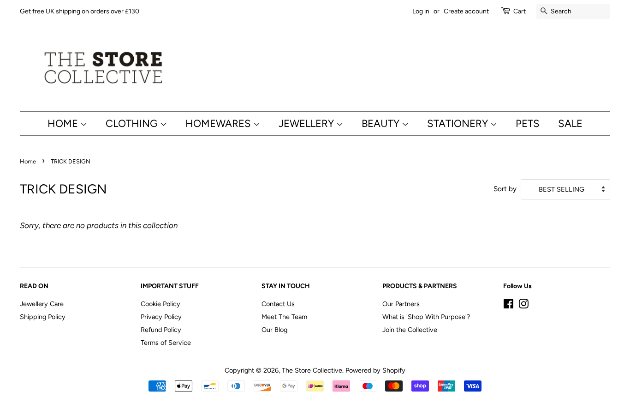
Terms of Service (166, 342)
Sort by (505, 188)
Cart (519, 11)
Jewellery (307, 123)
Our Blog (274, 330)
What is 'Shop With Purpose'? (426, 317)
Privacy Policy (161, 317)
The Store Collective (312, 370)
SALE (570, 123)
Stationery (458, 123)
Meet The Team (284, 317)
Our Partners (401, 304)
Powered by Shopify (375, 370)
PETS (528, 123)
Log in (420, 11)
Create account (466, 11)
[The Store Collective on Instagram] (523, 305)
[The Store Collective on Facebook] (508, 305)
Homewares (219, 123)
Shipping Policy (42, 317)
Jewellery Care (42, 304)
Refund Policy (161, 330)
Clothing (133, 123)
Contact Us (278, 304)
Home (64, 123)
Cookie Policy (160, 304)
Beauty (382, 123)
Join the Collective (409, 330)
